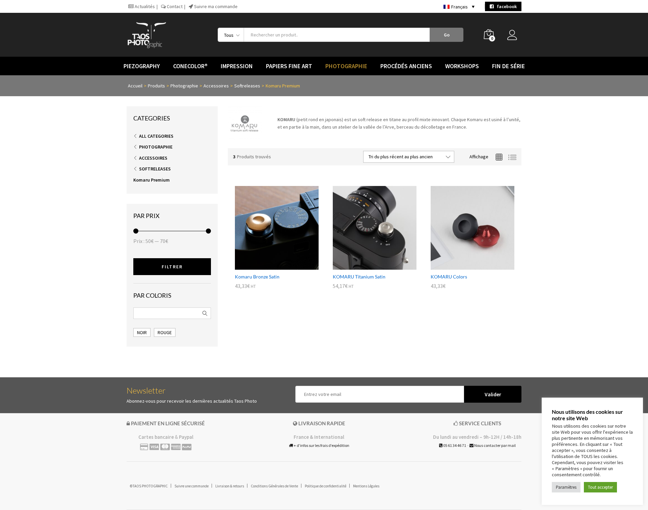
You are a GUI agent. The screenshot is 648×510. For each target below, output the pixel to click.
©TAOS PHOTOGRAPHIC (149, 486)
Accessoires (153, 158)
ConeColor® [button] (190, 66)
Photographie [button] (346, 66)
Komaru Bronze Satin (257, 276)
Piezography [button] (142, 66)
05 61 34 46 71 (454, 445)
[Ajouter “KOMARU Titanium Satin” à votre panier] (367, 265)
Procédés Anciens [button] (406, 66)
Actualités (144, 6)
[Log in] (514, 37)
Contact (174, 6)
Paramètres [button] (566, 487)
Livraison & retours (229, 486)
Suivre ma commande (215, 6)
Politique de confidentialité (325, 486)
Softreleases (155, 169)
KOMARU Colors (449, 276)
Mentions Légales (366, 486)
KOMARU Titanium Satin (359, 276)
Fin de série (508, 66)
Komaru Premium (151, 180)
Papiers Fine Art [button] (289, 66)
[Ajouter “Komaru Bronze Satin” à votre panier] (269, 265)
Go (447, 35)
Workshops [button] (462, 66)
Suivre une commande (191, 486)
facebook (505, 6)
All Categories (156, 136)
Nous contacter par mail (495, 445)
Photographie (155, 147)
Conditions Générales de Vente (274, 486)
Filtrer (172, 267)
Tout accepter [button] (600, 487)
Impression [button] (237, 66)
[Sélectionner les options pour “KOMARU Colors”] (464, 265)
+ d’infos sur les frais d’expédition (321, 445)
